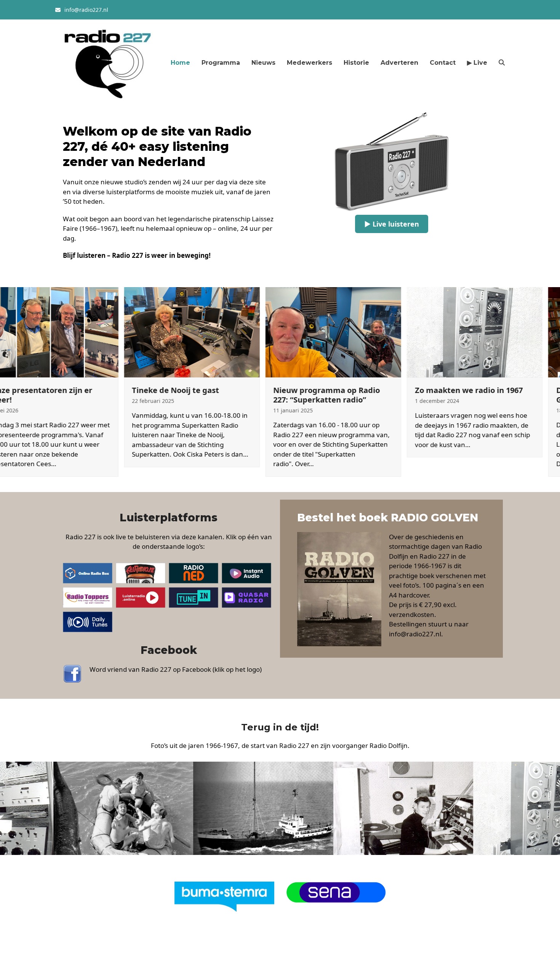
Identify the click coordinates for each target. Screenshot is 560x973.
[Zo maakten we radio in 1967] (431, 331)
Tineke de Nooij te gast (132, 390)
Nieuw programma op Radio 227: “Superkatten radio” (283, 395)
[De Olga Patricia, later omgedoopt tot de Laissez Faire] (220, 808)
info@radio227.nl (86, 9)
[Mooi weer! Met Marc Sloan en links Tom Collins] (81, 808)
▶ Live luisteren (391, 223)
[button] (501, 62)
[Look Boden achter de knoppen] (361, 808)
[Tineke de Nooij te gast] (148, 331)
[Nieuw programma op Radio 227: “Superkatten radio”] (289, 331)
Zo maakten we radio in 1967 (425, 390)
